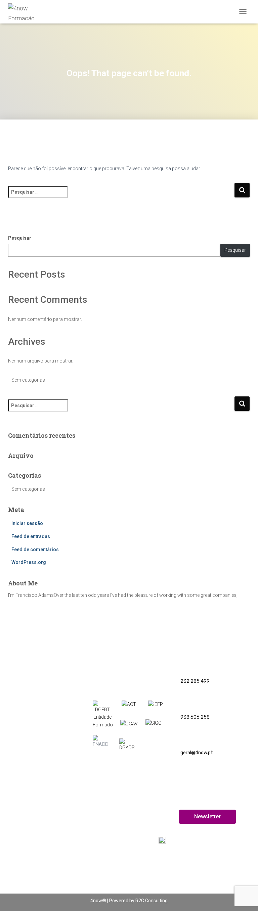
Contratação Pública (27, 737)
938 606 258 (195, 717)
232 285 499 (195, 681)
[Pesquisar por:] (121, 196)
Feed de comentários (35, 549)
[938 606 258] (185, 699)
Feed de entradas (30, 536)
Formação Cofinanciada (31, 749)
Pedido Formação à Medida (34, 841)
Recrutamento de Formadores (210, 882)
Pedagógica (18, 668)
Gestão (13, 770)
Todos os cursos (108, 806)
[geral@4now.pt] (185, 734)
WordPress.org (28, 562)
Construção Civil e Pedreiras (35, 708)
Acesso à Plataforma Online (207, 865)
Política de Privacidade (116, 787)
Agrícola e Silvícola (25, 697)
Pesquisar (19, 238)
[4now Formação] (31, 11)
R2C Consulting (151, 900)
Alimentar (16, 759)
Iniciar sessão (27, 523)
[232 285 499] (185, 663)
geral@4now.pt (196, 753)
